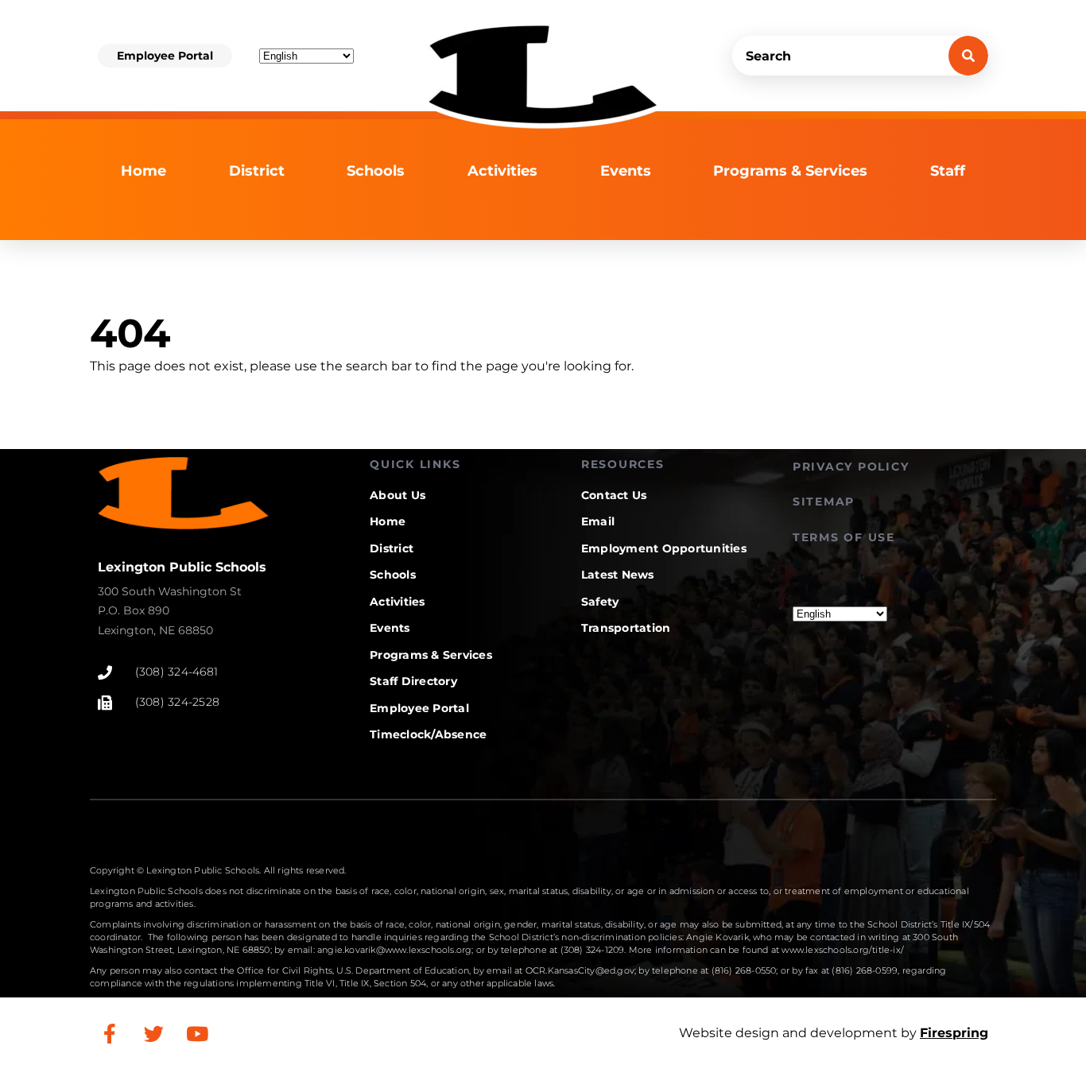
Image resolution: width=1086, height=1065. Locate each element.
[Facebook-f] (110, 1033)
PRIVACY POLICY (851, 466)
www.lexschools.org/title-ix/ (843, 949)
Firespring (954, 1032)
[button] (165, 56)
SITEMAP (824, 501)
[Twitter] (153, 1033)
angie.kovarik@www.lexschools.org (394, 949)
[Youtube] (197, 1033)
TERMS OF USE (844, 537)
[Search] (968, 56)
